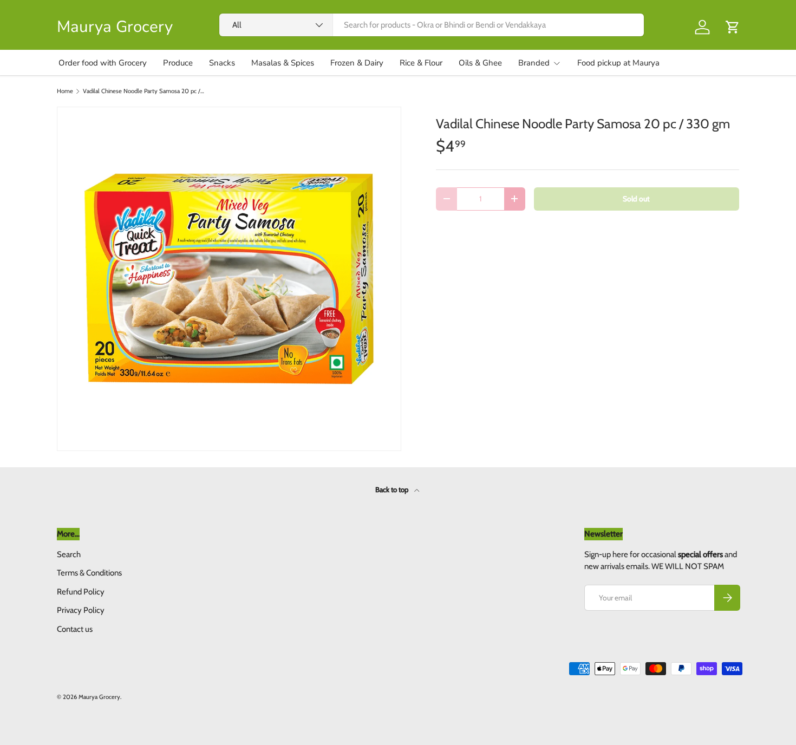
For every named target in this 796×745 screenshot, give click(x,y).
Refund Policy (81, 592)
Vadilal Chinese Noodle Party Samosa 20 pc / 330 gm (144, 91)
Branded (534, 62)
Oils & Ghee (480, 62)
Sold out (636, 198)
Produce (178, 62)
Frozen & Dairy (356, 62)
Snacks (222, 62)
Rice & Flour (421, 62)
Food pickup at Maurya (618, 62)
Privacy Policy (81, 610)
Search (69, 554)
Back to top (392, 489)
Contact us (75, 629)
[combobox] (431, 25)
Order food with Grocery (102, 62)
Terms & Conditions (89, 573)
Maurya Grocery (99, 697)
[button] (733, 27)
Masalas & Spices (282, 62)
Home (65, 91)
